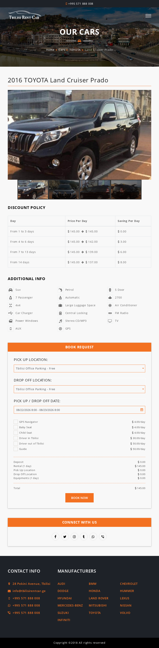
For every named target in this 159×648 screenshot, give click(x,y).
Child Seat (82, 432)
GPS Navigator (82, 422)
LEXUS (124, 598)
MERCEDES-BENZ (70, 605)
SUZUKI (63, 613)
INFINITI (64, 620)
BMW (93, 584)
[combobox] (79, 368)
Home (50, 50)
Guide (82, 449)
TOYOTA (75, 50)
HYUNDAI (65, 598)
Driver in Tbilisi (82, 438)
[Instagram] (75, 537)
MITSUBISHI (98, 605)
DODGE (63, 591)
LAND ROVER (99, 598)
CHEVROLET (129, 584)
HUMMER (127, 591)
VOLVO (125, 613)
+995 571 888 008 (80, 3)
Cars (62, 50)
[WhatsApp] (93, 537)
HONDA (94, 591)
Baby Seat (82, 427)
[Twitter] (65, 537)
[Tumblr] (84, 537)
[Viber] (103, 537)
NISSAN (126, 605)
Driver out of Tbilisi (82, 443)
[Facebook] (56, 537)
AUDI (61, 584)
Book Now (79, 498)
